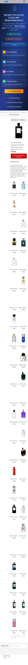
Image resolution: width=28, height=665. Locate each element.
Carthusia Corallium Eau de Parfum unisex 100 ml (23, 403)
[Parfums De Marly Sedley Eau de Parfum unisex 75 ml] (14, 452)
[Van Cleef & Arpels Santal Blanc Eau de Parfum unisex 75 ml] (23, 509)
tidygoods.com (4, 112)
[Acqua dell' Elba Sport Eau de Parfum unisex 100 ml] (14, 262)
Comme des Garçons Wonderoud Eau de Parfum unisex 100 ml (23, 459)
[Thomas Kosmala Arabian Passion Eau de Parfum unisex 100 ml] (14, 281)
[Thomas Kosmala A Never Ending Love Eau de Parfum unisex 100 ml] (14, 186)
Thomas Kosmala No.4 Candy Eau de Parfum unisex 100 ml (23, 193)
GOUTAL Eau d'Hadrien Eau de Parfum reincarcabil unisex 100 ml (14, 346)
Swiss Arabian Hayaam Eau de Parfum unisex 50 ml (14, 231)
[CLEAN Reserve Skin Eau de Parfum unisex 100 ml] (23, 566)
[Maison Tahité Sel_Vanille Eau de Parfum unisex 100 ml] (14, 528)
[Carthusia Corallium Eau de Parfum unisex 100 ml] (23, 395)
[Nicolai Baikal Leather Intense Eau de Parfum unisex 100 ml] (14, 204)
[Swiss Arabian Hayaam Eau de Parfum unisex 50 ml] (14, 224)
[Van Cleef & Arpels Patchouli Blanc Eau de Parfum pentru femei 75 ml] (23, 433)
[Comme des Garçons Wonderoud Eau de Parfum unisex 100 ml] (23, 452)
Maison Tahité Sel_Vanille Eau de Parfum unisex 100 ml (14, 535)
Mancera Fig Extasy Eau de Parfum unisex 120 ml (14, 307)
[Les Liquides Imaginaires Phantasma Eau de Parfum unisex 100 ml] (23, 338)
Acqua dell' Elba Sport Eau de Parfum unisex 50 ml (23, 231)
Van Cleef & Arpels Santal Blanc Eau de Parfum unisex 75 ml (23, 516)
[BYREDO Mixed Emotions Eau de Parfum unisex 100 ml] (23, 357)
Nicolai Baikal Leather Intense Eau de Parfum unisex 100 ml (14, 212)
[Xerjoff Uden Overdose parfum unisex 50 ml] (23, 547)
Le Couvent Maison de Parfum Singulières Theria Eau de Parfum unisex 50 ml (14, 326)
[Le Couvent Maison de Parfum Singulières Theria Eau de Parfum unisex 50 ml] (14, 319)
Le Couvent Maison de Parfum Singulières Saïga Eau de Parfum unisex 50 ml (23, 326)
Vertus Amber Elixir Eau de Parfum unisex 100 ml (14, 250)
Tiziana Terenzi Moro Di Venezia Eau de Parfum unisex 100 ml (23, 478)
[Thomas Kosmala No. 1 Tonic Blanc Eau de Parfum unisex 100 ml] (14, 414)
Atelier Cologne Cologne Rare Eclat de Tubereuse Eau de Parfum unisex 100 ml (14, 592)
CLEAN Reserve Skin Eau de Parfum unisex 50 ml (14, 554)
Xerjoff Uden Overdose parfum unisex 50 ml (23, 554)
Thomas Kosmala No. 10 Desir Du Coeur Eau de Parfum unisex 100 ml (14, 365)
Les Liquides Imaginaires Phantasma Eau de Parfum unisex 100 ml (23, 346)
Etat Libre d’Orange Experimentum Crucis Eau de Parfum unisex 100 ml (23, 592)
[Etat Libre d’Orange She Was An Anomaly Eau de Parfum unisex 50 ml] (23, 528)
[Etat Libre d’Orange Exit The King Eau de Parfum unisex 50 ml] (14, 433)
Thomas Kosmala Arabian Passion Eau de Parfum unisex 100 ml (14, 288)
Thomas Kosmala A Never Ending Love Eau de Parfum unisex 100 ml (14, 193)
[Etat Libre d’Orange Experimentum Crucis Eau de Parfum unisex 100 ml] (23, 585)
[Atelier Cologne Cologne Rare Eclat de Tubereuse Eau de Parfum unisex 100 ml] (14, 585)
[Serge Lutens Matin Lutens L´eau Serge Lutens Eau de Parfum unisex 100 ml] (14, 395)
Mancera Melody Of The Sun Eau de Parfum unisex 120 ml (23, 212)
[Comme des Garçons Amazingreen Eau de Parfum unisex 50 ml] (23, 376)
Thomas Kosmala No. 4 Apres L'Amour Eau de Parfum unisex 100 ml (23, 630)
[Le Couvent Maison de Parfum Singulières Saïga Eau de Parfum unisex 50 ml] (23, 319)
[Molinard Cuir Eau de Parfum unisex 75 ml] (23, 414)
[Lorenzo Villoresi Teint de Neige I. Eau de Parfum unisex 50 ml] (23, 281)
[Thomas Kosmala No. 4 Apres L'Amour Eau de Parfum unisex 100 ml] (23, 623)
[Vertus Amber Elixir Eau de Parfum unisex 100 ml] (14, 243)
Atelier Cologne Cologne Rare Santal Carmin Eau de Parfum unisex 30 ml (14, 611)
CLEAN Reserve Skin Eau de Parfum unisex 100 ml (23, 573)
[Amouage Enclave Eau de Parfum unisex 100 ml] (23, 243)
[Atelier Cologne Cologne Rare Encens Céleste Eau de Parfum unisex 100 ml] (14, 566)
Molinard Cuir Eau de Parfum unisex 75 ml (23, 422)
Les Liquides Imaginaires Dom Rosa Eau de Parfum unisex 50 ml (14, 630)
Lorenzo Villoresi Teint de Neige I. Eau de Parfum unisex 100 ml (23, 269)
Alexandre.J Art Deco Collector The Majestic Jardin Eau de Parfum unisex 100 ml (14, 478)
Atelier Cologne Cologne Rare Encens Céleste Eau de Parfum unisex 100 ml (14, 573)
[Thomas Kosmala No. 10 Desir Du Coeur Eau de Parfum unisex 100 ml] (14, 357)
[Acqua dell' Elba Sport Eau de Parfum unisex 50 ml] (23, 224)
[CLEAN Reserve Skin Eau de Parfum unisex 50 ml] (14, 547)
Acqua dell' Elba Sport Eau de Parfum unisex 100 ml (14, 269)
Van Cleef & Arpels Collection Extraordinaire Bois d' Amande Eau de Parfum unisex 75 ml (14, 516)
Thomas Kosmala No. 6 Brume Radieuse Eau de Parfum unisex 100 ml (14, 384)
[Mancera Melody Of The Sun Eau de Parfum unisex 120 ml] (23, 204)
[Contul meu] (26, 2)
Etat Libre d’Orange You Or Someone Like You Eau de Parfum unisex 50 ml (14, 498)
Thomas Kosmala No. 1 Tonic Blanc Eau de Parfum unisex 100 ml (14, 422)
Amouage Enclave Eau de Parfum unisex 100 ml (23, 250)
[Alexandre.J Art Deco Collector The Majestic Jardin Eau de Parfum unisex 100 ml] (14, 471)
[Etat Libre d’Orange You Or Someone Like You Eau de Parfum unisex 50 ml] (14, 490)
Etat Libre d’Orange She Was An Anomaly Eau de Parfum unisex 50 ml (23, 535)
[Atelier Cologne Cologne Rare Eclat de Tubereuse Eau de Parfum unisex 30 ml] (23, 604)
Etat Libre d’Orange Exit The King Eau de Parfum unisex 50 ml (14, 440)
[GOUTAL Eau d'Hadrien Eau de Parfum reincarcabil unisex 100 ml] (14, 338)
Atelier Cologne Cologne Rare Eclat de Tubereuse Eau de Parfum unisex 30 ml (23, 611)
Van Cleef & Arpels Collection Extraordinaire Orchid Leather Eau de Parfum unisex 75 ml (23, 498)
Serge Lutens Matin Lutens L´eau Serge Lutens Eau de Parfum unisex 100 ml (14, 403)
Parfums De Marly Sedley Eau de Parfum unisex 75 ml (14, 459)
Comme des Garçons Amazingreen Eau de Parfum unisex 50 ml (23, 384)
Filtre (22, 120)
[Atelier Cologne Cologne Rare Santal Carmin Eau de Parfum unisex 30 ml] (14, 604)
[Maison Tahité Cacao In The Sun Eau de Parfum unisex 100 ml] (23, 300)
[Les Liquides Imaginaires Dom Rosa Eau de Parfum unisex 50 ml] (14, 623)
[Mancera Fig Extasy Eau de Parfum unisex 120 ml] (14, 300)
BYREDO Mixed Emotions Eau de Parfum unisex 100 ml (23, 365)
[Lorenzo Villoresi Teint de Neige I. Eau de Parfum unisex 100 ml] (23, 262)
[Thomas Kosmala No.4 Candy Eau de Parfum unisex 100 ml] (23, 186)
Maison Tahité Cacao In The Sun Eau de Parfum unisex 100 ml (23, 307)
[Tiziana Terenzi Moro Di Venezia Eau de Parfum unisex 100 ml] (23, 471)
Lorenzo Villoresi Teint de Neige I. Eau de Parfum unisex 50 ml (23, 288)
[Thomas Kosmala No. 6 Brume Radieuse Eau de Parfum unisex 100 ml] (14, 376)
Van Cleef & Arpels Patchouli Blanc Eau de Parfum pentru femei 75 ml (23, 440)
